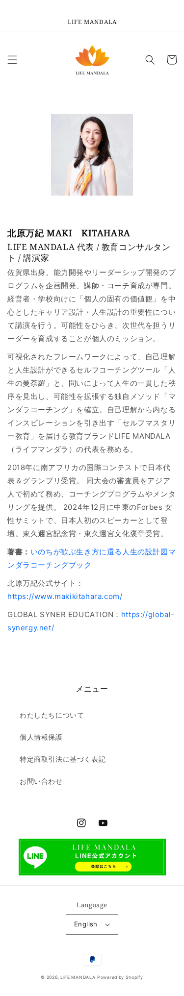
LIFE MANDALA (77, 977)
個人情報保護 (41, 737)
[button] (12, 60)
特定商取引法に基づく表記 (62, 759)
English (86, 924)
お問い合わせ (41, 781)
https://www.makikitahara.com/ (64, 596)
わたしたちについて (52, 715)
